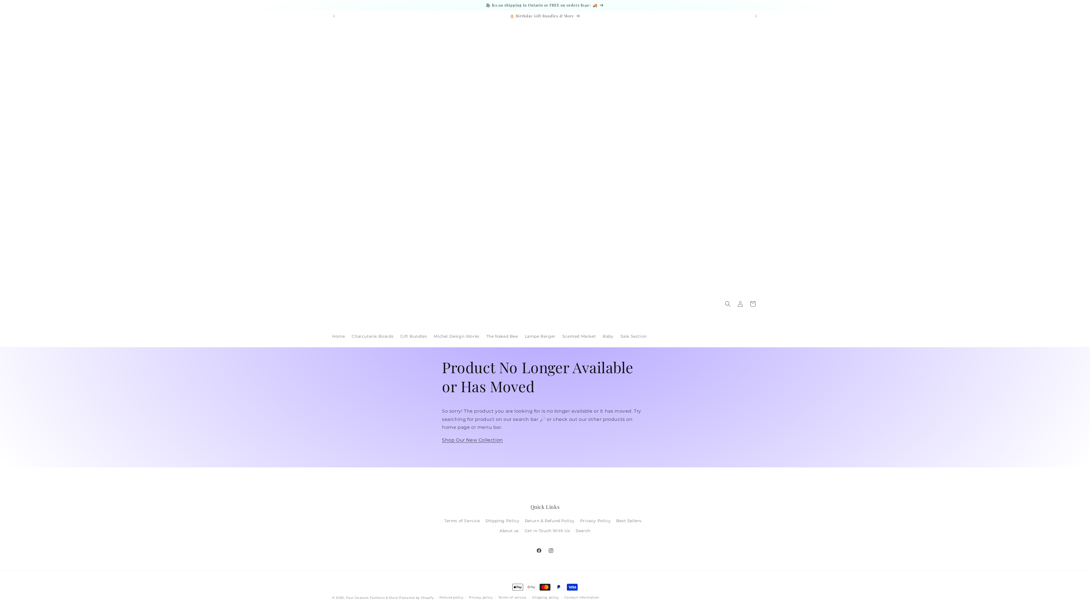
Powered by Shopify (416, 598)
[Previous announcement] (334, 16)
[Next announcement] (756, 16)
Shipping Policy (502, 520)
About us (509, 530)
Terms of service (512, 597)
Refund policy (451, 597)
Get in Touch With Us (547, 530)
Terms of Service (462, 520)
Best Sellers (629, 520)
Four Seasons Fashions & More (372, 598)
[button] (728, 304)
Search (583, 530)
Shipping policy (545, 597)
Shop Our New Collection (472, 440)
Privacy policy (481, 597)
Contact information (582, 597)
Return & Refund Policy (550, 520)
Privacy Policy (595, 520)
